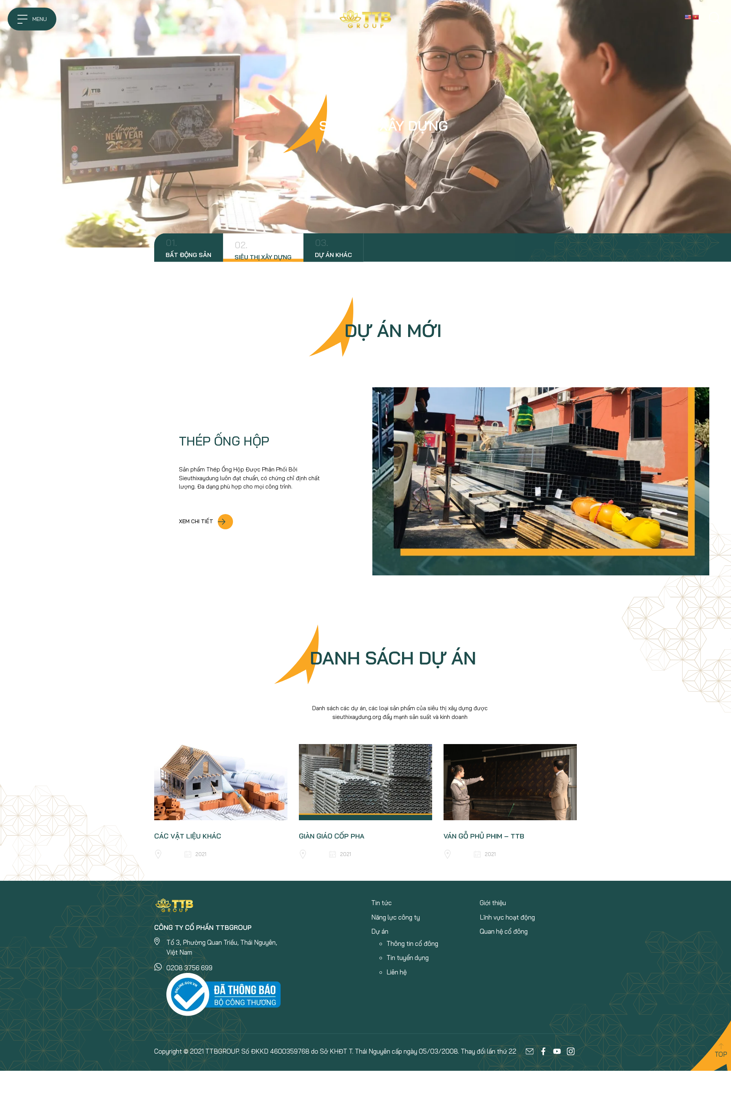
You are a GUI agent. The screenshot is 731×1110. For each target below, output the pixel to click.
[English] (687, 17)
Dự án (379, 931)
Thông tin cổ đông (412, 943)
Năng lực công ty (395, 917)
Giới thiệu (493, 903)
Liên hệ (396, 972)
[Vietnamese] (695, 17)
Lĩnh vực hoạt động (507, 917)
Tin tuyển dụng (407, 957)
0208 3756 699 (189, 968)
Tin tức (381, 903)
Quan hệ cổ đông (504, 931)
